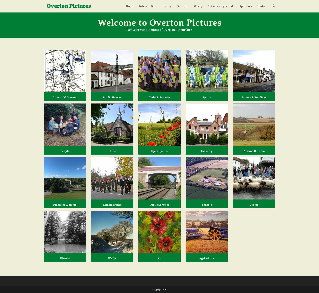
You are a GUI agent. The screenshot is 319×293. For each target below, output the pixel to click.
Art (159, 258)
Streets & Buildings (254, 97)
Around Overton (254, 151)
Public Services (159, 204)
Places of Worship (65, 204)
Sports (207, 97)
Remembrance (112, 204)
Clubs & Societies (159, 97)
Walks (112, 258)
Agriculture (206, 258)
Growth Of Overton (65, 97)
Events (254, 204)
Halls (112, 151)
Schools (207, 204)
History (65, 258)
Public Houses (112, 97)
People (64, 151)
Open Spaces (159, 151)
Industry (207, 151)
